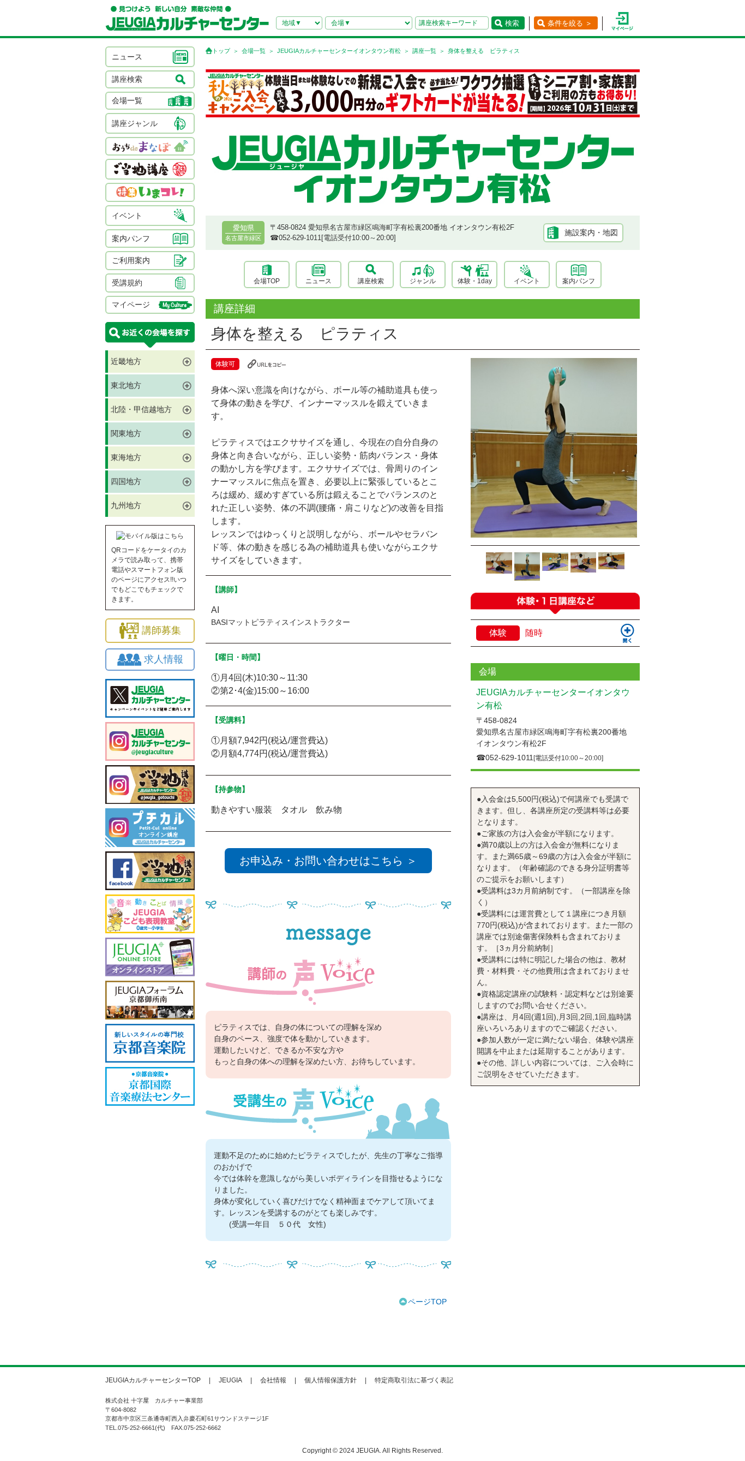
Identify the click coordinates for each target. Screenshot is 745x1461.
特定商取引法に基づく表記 (414, 1380)
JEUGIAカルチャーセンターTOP (153, 1380)
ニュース (318, 281)
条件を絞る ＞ (570, 23)
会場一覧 (254, 50)
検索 (512, 23)
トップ (221, 50)
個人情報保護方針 (330, 1380)
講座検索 (371, 281)
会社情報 (273, 1380)
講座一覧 (424, 50)
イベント (527, 281)
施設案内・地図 (591, 232)
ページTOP (427, 1301)
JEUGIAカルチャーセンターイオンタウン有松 (339, 50)
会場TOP (267, 281)
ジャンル (423, 281)
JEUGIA (230, 1380)
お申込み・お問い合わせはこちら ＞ (328, 861)
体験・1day (475, 281)
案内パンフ (578, 281)
